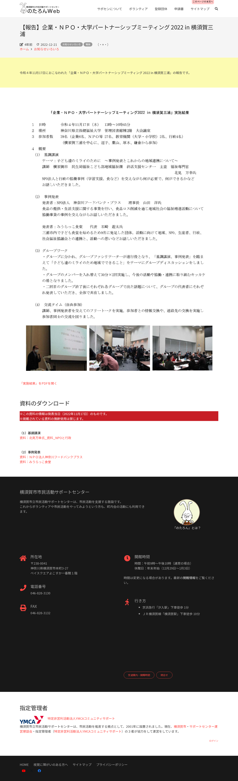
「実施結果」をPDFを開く (38, 383)
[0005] (40, 9)
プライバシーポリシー (112, 764)
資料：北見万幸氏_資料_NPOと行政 (45, 437)
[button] (216, 8)
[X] (31, 771)
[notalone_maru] (186, 512)
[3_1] (119, 240)
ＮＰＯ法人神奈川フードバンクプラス (56, 457)
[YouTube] (24, 771)
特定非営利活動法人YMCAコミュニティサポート (88, 731)
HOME (24, 764)
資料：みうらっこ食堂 (35, 461)
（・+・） (103, 44)
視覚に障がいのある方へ (50, 764)
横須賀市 (180, 726)
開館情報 (189, 577)
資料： (24, 457)
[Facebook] (39, 771)
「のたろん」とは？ (187, 527)
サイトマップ (82, 764)
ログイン (213, 740)
